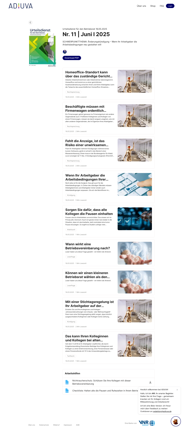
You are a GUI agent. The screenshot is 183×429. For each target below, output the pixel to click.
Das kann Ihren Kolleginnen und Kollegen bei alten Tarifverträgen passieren (86, 340)
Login (170, 6)
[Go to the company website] (147, 423)
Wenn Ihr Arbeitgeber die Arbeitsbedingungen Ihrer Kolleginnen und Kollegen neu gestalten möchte (88, 181)
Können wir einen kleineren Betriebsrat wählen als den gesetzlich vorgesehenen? (86, 277)
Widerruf (56, 425)
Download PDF (72, 58)
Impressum (68, 425)
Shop (153, 6)
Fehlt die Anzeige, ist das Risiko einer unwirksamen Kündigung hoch (85, 145)
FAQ (162, 6)
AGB (77, 425)
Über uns (141, 6)
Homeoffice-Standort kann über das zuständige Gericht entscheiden (87, 76)
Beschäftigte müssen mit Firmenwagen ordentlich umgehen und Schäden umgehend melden (84, 113)
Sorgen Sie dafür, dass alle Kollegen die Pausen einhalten (89, 212)
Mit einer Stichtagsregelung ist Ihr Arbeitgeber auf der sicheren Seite (89, 306)
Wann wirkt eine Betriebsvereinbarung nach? (87, 246)
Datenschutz (44, 425)
